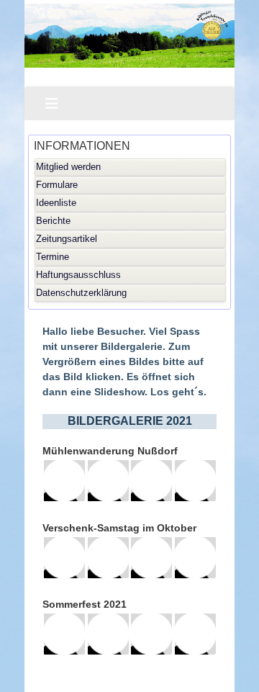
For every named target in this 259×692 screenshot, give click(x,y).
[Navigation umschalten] (52, 103)
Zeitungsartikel (66, 238)
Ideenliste (56, 202)
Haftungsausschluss (78, 274)
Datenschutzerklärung (81, 292)
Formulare (57, 184)
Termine (52, 256)
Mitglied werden (68, 166)
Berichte (53, 220)
